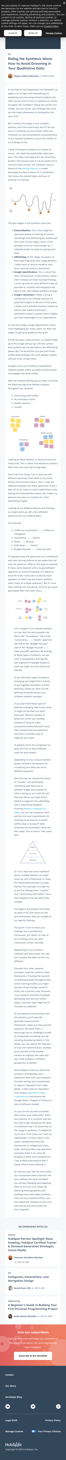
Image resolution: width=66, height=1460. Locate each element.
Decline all (33, 33)
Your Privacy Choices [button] (49, 1431)
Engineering (14, 1301)
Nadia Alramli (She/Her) (25, 1316)
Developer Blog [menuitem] (13, 1397)
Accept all (13, 33)
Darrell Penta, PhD (22, 1288)
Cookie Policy (51, 26)
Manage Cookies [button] (14, 1431)
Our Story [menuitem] (10, 1386)
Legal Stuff (11, 1420)
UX (9, 54)
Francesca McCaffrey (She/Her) (28, 1257)
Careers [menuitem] (9, 1374)
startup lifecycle (30, 168)
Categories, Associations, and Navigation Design (28, 1278)
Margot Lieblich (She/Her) (26, 76)
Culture (11, 1235)
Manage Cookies (54, 33)
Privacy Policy (53, 1420)
